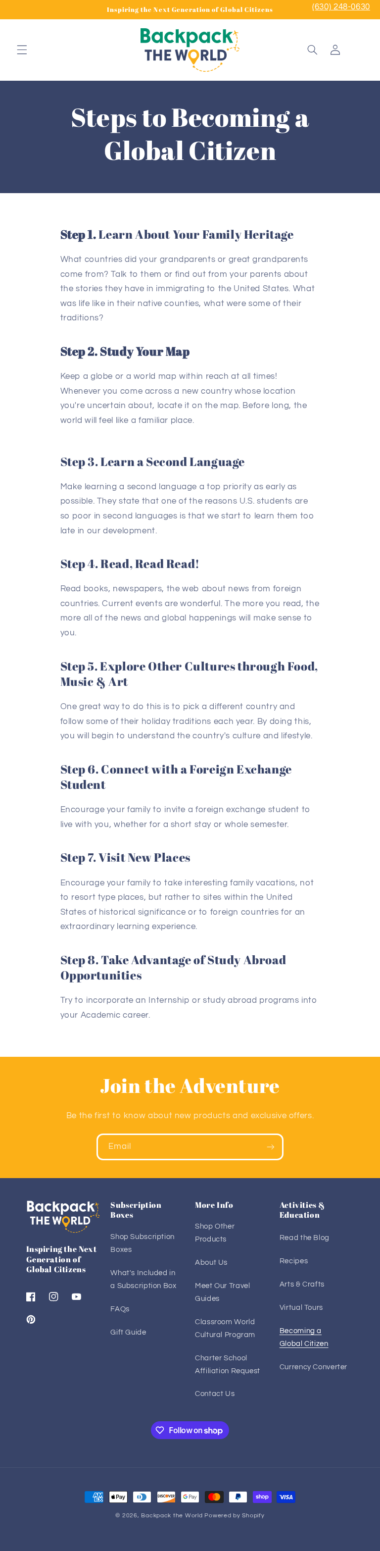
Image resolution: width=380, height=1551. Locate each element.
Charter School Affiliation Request (227, 1364)
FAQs (120, 1309)
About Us (211, 1262)
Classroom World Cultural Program (225, 1328)
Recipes (294, 1261)
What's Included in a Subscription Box (143, 1279)
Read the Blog (305, 1237)
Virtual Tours (301, 1307)
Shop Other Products (215, 1233)
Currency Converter (313, 1367)
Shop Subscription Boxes (142, 1243)
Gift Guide (128, 1332)
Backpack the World (171, 1515)
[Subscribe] (270, 1147)
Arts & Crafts (302, 1284)
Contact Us (215, 1393)
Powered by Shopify (234, 1515)
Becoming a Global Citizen (304, 1337)
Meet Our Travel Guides (222, 1292)
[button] (21, 50)
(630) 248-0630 (341, 6)
